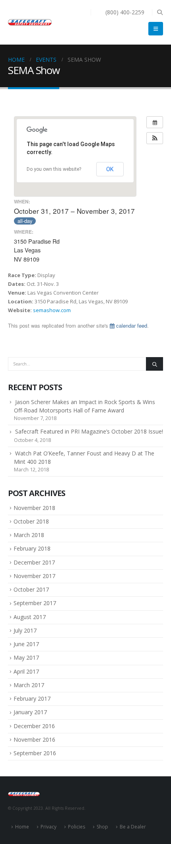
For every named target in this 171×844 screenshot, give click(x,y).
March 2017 (29, 685)
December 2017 (34, 562)
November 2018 (34, 508)
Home (22, 826)
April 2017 (26, 671)
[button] (159, 12)
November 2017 (34, 576)
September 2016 (35, 753)
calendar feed (131, 325)
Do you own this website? (54, 169)
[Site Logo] (30, 22)
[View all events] (154, 122)
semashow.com (52, 310)
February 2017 (32, 698)
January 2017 (30, 712)
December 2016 (34, 726)
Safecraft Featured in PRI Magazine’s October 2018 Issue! (89, 431)
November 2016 (34, 739)
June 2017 (26, 644)
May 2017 (26, 657)
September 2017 (35, 603)
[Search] (154, 364)
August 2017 (30, 617)
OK (110, 169)
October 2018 (31, 521)
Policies (76, 826)
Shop (102, 826)
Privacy (48, 826)
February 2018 (32, 548)
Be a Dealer (133, 826)
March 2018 (29, 535)
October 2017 (31, 589)
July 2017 (25, 630)
